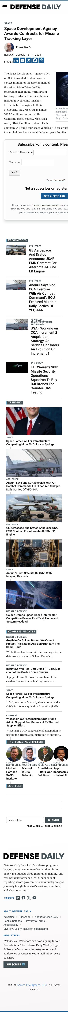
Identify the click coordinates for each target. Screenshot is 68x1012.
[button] (5, 6)
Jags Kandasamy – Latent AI (60, 772)
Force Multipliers (13, 764)
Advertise (8, 917)
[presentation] (14, 754)
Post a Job (33, 826)
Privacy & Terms (35, 921)
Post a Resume (53, 826)
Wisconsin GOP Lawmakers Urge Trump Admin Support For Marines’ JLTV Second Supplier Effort (32, 722)
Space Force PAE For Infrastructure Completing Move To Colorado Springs (30, 442)
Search (53, 820)
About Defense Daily (46, 917)
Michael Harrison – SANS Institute (13, 773)
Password (15, 162)
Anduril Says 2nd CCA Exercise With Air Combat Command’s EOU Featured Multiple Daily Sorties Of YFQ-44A (42, 297)
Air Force (12, 479)
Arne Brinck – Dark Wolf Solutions (45, 772)
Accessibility (10, 924)
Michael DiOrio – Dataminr (27, 772)
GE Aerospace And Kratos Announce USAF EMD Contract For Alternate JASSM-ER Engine (43, 260)
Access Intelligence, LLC (32, 985)
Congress (11, 715)
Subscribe (24, 917)
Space (8, 23)
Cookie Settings (12, 921)
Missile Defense (16, 611)
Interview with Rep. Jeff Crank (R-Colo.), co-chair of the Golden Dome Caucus (34, 670)
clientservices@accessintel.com (47, 205)
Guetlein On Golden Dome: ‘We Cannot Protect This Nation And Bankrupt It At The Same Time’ (33, 644)
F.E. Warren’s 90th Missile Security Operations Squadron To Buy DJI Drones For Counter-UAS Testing (44, 379)
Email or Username (21, 152)
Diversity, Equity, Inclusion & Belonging (25, 928)
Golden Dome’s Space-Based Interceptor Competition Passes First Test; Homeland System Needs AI (32, 618)
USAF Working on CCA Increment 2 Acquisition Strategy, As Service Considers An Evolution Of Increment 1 (45, 340)
